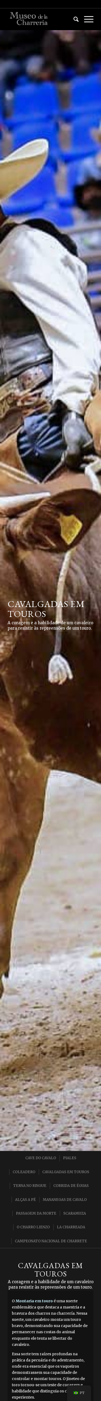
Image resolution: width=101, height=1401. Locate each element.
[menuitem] (73, 19)
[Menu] (86, 19)
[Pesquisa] (73, 19)
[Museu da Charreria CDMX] (42, 19)
